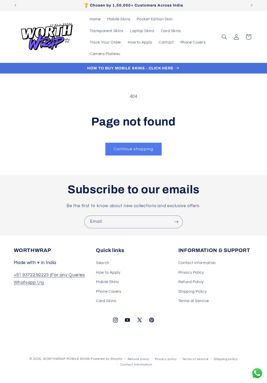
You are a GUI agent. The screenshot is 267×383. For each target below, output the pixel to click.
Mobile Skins (107, 282)
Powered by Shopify (106, 358)
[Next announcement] (251, 5)
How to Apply (108, 272)
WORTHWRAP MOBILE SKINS (66, 358)
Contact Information (197, 263)
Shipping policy (226, 359)
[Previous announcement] (15, 5)
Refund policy (139, 359)
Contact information (136, 364)
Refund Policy (191, 282)
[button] (224, 37)
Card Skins (106, 301)
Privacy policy (166, 359)
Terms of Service (193, 301)
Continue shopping (134, 149)
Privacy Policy (191, 272)
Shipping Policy (192, 292)
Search (102, 263)
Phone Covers (108, 292)
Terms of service (195, 359)
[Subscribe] (177, 222)
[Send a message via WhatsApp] (257, 373)
